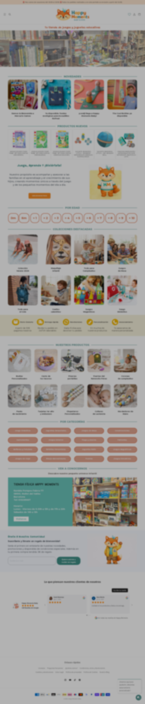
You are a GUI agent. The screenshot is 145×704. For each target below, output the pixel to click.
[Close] (111, 323)
